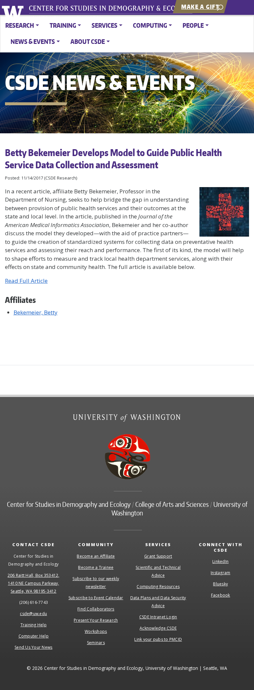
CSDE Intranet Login (158, 617)
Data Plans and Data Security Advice (158, 601)
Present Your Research (96, 620)
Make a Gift (200, 6)
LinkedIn (220, 561)
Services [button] (104, 25)
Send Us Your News (33, 647)
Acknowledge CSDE (158, 628)
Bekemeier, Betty (36, 312)
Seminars (96, 642)
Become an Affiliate (96, 556)
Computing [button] (150, 25)
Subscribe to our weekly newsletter (95, 582)
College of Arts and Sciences (172, 504)
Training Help (34, 625)
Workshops (96, 631)
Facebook (220, 595)
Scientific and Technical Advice (158, 571)
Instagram (220, 572)
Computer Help (34, 636)
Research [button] (19, 25)
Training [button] (63, 25)
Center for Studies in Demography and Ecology (115, 15)
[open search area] (220, 7)
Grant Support (158, 556)
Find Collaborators (95, 609)
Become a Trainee (95, 567)
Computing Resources (158, 586)
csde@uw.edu (33, 613)
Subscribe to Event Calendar (95, 598)
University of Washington (14, 11)
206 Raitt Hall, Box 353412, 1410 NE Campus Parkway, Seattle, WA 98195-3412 (34, 583)
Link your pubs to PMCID (158, 639)
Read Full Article (26, 280)
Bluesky (220, 584)
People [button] (193, 25)
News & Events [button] (33, 41)
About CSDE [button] (87, 41)
